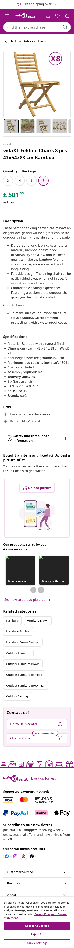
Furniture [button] (12, 620)
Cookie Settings (37, 943)
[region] (37, 922)
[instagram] (15, 856)
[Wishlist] (57, 15)
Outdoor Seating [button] (17, 696)
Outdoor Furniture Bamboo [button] (24, 674)
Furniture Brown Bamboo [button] (22, 642)
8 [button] (43, 181)
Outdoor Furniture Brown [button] (23, 664)
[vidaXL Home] (25, 16)
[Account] (48, 15)
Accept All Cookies (37, 926)
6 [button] (32, 181)
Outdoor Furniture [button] (18, 653)
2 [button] (8, 181)
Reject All (37, 934)
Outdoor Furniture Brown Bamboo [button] (27, 685)
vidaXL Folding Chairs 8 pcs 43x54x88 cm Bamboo (35, 154)
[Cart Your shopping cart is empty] (67, 15)
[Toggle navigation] (7, 15)
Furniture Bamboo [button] (18, 631)
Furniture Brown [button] (38, 620)
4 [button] (20, 181)
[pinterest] (23, 856)
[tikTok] (32, 856)
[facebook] (7, 856)
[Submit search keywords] (65, 27)
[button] (20, 570)
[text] (14, 195)
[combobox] (37, 27)
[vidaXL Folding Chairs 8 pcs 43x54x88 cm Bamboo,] (37, 84)
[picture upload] (37, 515)
